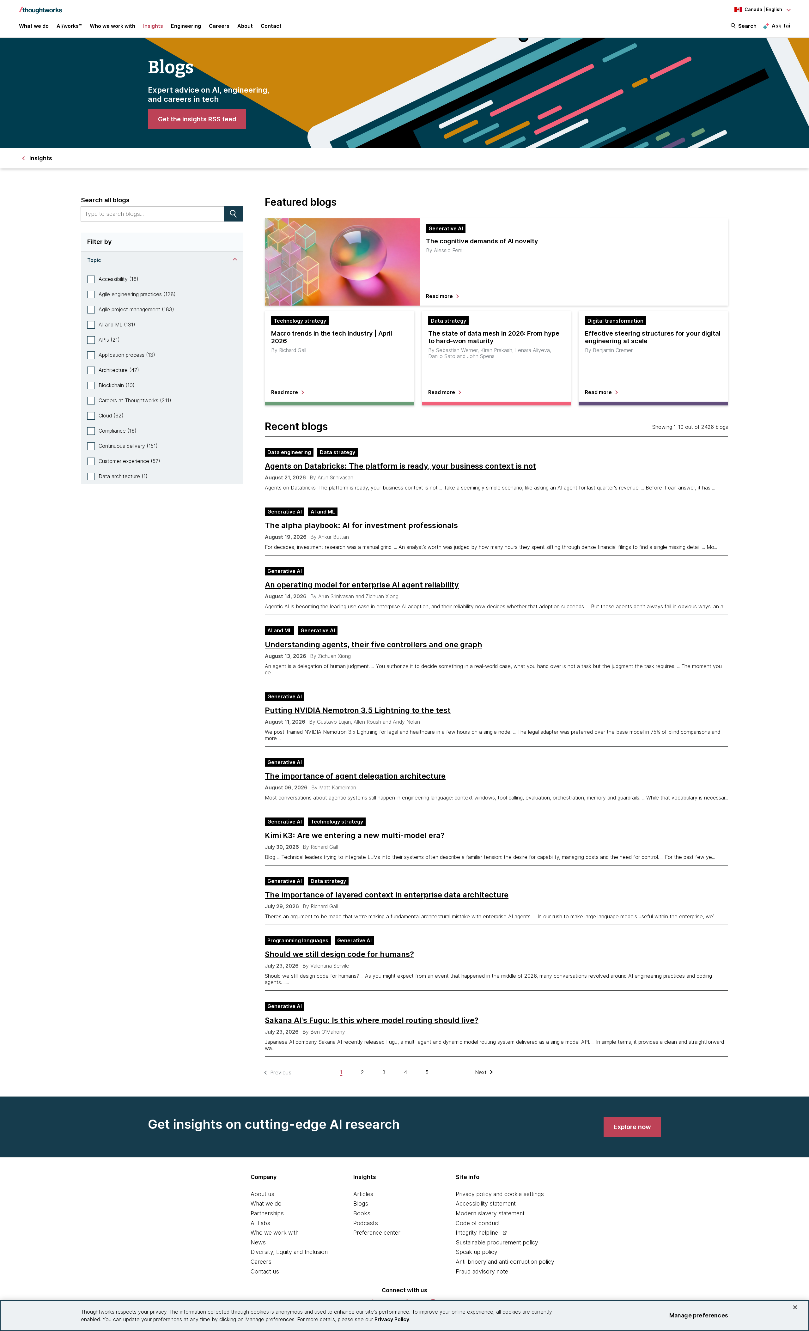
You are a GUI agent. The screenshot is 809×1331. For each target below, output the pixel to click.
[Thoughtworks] (40, 7)
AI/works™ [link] (69, 26)
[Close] (795, 1307)
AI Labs (260, 1223)
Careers (261, 1261)
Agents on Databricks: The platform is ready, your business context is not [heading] (400, 466)
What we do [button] (34, 26)
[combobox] (152, 214)
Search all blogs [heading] (105, 200)
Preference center (376, 1232)
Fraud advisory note (482, 1271)
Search (747, 26)
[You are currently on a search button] (233, 214)
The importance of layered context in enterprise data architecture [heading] (386, 894)
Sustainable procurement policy (497, 1242)
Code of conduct (478, 1223)
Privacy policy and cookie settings (500, 1194)
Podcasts (365, 1223)
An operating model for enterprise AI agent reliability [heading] (362, 584)
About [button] (245, 26)
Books (361, 1213)
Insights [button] (153, 26)
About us (262, 1194)
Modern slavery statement (490, 1213)
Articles (363, 1194)
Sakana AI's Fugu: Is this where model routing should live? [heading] (371, 1020)
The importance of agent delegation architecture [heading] (355, 776)
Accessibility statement (486, 1203)
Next (481, 1072)
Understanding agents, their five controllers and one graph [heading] (373, 644)
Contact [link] (271, 26)
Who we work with (275, 1232)
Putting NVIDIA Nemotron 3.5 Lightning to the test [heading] (358, 710)
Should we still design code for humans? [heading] (339, 954)
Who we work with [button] (112, 26)
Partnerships (267, 1213)
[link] (197, 119)
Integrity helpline (477, 1232)
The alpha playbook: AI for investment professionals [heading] (361, 525)
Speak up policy (476, 1252)
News (258, 1242)
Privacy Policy (391, 1319)
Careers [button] (219, 26)
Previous (280, 1073)
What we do (266, 1203)
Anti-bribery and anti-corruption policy (505, 1261)
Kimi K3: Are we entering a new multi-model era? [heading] (355, 835)
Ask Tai (781, 25)
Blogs (360, 1203)
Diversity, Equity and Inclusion (289, 1252)
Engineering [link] (186, 26)
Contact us (265, 1271)
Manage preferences (698, 1315)
